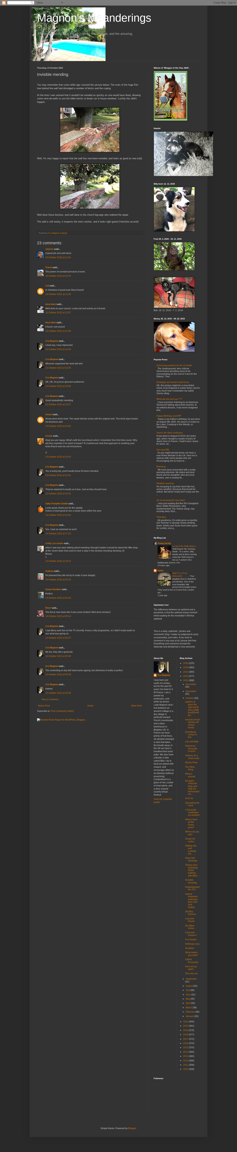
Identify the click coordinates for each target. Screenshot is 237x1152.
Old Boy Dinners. (190, 912)
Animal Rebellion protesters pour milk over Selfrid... (191, 901)
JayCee (49, 249)
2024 (186, 672)
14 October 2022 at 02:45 (58, 598)
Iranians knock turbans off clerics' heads (192, 723)
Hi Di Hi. (189, 798)
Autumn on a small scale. (192, 756)
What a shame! (190, 775)
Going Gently (164, 543)
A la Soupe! (191, 939)
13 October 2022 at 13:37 (58, 404)
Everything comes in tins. (191, 735)
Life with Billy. (192, 741)
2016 (186, 1043)
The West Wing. (190, 768)
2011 (186, 1065)
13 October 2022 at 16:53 (58, 515)
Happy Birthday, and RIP (168, 416)
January (190, 1016)
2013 (186, 1056)
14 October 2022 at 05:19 (58, 616)
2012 (186, 1060)
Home (90, 705)
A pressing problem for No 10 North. (174, 365)
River (48, 608)
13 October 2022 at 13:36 (58, 386)
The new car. (191, 973)
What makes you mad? (191, 953)
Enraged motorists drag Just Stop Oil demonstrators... (192, 787)
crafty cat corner (54, 543)
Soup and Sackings (191, 859)
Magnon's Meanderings (94, 18)
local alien (50, 304)
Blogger (132, 1128)
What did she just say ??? (169, 399)
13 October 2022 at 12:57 (58, 312)
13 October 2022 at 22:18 (58, 579)
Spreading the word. (192, 804)
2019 (186, 1030)
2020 (186, 1026)
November (191, 691)
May (188, 999)
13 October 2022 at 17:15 (58, 533)
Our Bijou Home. (190, 927)
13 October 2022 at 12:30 (58, 294)
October (190, 698)
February (190, 1012)
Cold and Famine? (191, 933)
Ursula (48, 436)
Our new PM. (162, 449)
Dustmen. (190, 948)
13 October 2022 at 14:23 (58, 457)
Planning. (161, 466)
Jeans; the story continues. (169, 432)
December (191, 684)
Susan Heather (53, 589)
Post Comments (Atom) (62, 711)
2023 (186, 676)
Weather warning (165, 483)
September (191, 979)
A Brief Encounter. (192, 960)
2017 (186, 1039)
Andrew (49, 571)
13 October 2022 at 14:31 (58, 475)
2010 (186, 1069)
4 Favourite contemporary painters (192, 813)
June (188, 994)
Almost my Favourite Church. (191, 749)
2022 (186, 680)
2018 (186, 1034)
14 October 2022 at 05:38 (58, 656)
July (188, 990)
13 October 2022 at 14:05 (58, 426)
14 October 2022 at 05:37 (58, 638)
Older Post (136, 705)
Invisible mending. (191, 881)
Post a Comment (50, 699)
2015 (186, 1047)
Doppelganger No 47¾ (192, 888)
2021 (186, 1021)
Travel (48, 267)
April (188, 1003)
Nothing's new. (192, 944)
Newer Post (44, 705)
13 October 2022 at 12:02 (58, 276)
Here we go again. (191, 967)
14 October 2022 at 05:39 (58, 674)
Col (47, 285)
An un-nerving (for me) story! (170, 500)
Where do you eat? (192, 833)
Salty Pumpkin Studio (56, 503)
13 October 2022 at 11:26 (58, 257)
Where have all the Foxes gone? (191, 823)
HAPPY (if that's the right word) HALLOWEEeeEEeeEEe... (192, 709)
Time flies (161, 517)
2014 (186, 1052)
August (189, 986)
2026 (186, 663)
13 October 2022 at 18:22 (58, 561)
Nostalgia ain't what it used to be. (172, 382)
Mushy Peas (191, 762)
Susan (48, 414)
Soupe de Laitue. (190, 840)
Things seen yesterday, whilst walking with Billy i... (192, 870)
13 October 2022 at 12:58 (58, 331)
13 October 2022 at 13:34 (58, 349)
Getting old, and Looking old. (191, 849)
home (160, 570)
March (189, 1007)
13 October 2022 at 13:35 (58, 368)
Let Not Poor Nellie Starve (184, 546)
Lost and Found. (190, 919)
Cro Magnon (51, 341)
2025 (186, 667)
